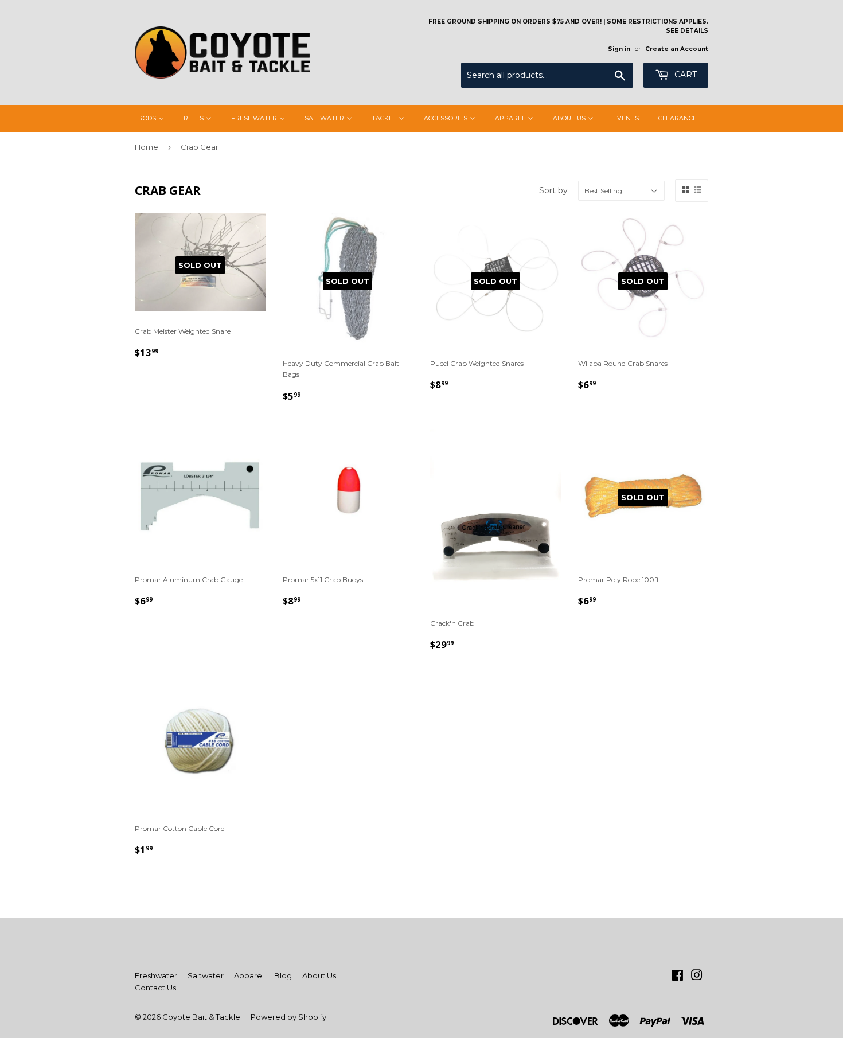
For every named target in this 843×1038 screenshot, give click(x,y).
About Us (319, 975)
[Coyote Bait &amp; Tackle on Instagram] (696, 977)
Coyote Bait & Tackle (201, 1016)
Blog (283, 975)
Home (146, 146)
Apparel (249, 975)
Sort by (553, 190)
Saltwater (206, 975)
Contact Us (155, 987)
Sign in (619, 49)
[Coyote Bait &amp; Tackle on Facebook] (678, 977)
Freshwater (156, 975)
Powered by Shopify (288, 1016)
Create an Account (676, 49)
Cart (684, 74)
